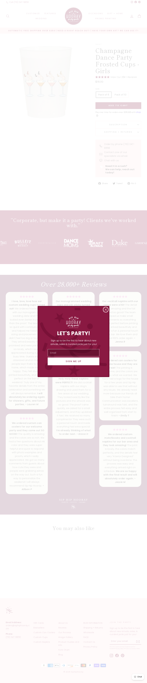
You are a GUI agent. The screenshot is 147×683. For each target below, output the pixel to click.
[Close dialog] (105, 309)
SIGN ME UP (73, 361)
